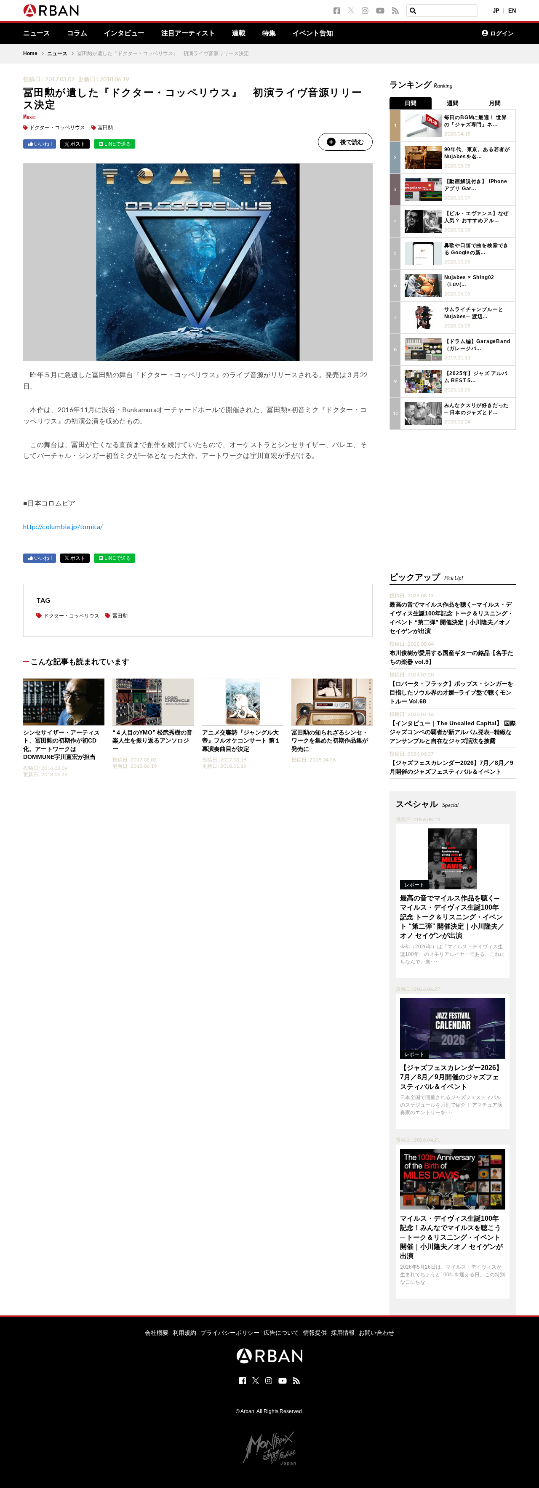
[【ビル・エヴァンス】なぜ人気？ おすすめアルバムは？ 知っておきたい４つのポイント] (423, 221)
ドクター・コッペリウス (57, 127)
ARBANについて (438, 33)
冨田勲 (105, 127)
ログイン (502, 33)
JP (496, 10)
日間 (410, 103)
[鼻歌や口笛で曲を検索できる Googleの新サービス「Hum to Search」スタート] (423, 253)
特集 (269, 33)
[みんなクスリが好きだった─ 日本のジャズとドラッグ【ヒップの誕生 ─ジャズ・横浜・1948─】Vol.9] (423, 413)
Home (30, 53)
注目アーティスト (188, 33)
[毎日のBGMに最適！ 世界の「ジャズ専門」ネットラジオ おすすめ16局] (423, 125)
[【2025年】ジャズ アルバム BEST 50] (423, 381)
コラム (77, 33)
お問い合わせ (376, 1332)
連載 (238, 33)
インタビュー (124, 33)
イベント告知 (313, 33)
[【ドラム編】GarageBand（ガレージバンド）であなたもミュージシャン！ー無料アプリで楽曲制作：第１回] (423, 349)
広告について (281, 1332)
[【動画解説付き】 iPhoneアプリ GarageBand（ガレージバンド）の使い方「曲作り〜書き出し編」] (423, 189)
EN (512, 10)
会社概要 (156, 1332)
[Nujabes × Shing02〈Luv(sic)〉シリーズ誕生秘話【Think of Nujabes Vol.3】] (423, 285)
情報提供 (315, 1332)
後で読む (352, 141)
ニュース (36, 33)
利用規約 (184, 1332)
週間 (453, 103)
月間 (495, 103)
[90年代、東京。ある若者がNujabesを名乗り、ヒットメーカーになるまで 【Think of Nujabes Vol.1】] (423, 157)
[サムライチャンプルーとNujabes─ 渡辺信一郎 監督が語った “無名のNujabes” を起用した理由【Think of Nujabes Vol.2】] (423, 317)
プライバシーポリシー (229, 1332)
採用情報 (343, 1332)
